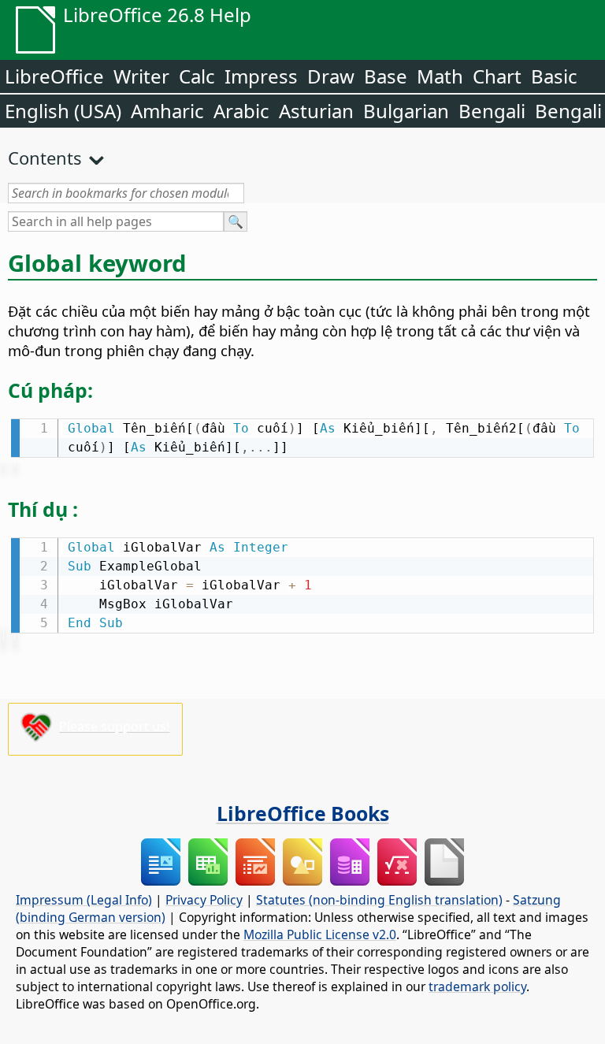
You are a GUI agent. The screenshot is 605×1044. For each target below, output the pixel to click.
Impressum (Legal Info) (84, 899)
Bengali (491, 111)
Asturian (316, 111)
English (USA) (63, 111)
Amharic (167, 111)
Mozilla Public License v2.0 (319, 934)
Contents (45, 157)
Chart (497, 76)
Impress (261, 76)
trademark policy (477, 986)
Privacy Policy (204, 899)
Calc (197, 76)
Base (385, 76)
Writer (141, 76)
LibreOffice (54, 76)
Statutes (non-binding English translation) (379, 899)
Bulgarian (406, 111)
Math (440, 76)
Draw (330, 76)
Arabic (241, 111)
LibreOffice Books (303, 813)
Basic (554, 76)
